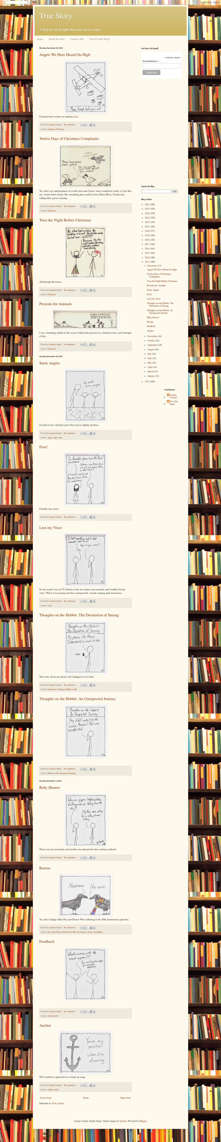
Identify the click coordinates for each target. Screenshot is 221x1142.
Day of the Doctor (54, 932)
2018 (147, 239)
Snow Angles (49, 362)
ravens (90, 932)
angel (49, 437)
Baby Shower (49, 787)
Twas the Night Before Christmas (65, 220)
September (153, 344)
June (150, 358)
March (151, 371)
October (151, 340)
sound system (52, 1015)
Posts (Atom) (58, 1103)
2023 (147, 217)
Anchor (45, 1025)
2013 (147, 261)
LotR (74, 689)
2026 (147, 204)
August (151, 349)
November (153, 336)
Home (40, 39)
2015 (147, 252)
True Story (55, 15)
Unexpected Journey (67, 773)
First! (43, 446)
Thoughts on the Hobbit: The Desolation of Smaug (79, 614)
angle (55, 437)
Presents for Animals (55, 303)
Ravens (44, 867)
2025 (147, 208)
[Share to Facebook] (91, 125)
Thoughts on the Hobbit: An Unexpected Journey (77, 698)
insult (56, 1089)
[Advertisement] (161, 131)
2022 (147, 221)
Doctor (65, 932)
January (151, 375)
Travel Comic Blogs (99, 39)
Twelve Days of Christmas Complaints (69, 138)
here (76, 116)
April (150, 367)
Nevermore (81, 932)
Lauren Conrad (173, 396)
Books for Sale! (57, 39)
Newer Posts (45, 1097)
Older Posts (125, 1097)
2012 (147, 381)
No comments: (70, 124)
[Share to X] (88, 125)
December (152, 265)
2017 (147, 244)
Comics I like (77, 39)
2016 (147, 248)
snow (60, 437)
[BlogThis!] (85, 125)
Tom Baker (98, 932)
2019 (147, 235)
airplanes (51, 129)
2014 (147, 257)
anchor (50, 1089)
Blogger (142, 1120)
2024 (147, 213)
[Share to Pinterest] (94, 125)
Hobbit (68, 689)
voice (49, 605)
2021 (147, 226)
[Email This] (81, 125)
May (150, 362)
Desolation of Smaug (56, 689)
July (150, 353)
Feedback (46, 941)
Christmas (60, 129)
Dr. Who (72, 932)
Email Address (151, 61)
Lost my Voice (50, 527)
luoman (123, 1120)
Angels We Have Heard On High (64, 54)
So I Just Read (174, 403)
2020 (147, 230)
